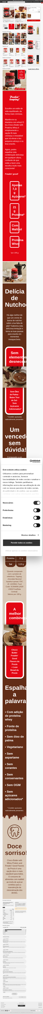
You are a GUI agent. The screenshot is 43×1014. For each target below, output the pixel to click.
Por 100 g (4, 907)
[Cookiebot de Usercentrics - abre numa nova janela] (30, 461)
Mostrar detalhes (28, 535)
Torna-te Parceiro (2, 1005)
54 (25, 934)
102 (25, 933)
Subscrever (21, 1005)
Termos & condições (3, 1006)
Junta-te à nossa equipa (3, 1004)
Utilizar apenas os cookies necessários (21, 551)
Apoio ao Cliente (2, 1007)
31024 (25, 929)
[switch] (36, 510)
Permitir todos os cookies (21, 543)
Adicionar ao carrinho (34, 20)
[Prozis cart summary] (40, 2)
